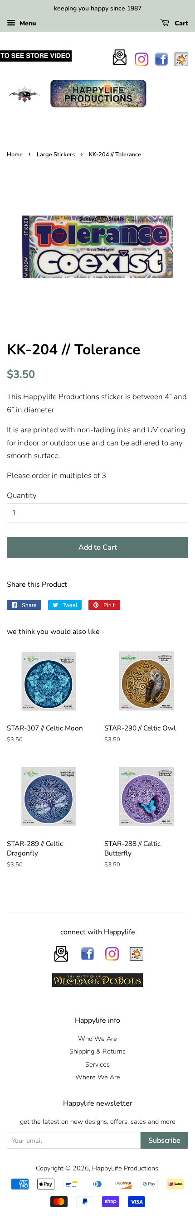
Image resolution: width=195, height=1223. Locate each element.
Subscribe (164, 1141)
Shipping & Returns (97, 1051)
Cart (180, 23)
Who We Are (97, 1038)
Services (97, 1064)
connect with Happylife (97, 932)
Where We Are (97, 1077)
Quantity (22, 495)
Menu (27, 23)
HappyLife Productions (125, 1168)
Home (15, 154)
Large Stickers (56, 154)
